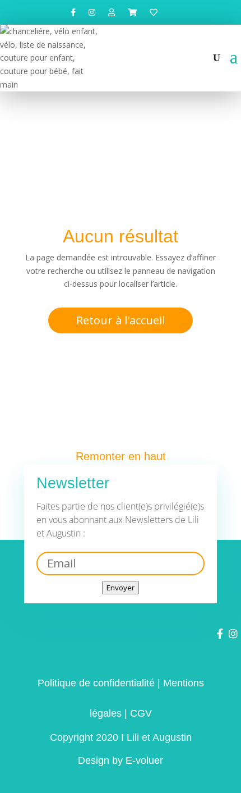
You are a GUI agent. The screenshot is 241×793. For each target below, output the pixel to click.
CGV (141, 713)
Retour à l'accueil (120, 320)
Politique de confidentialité (96, 683)
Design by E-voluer (120, 760)
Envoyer (120, 588)
